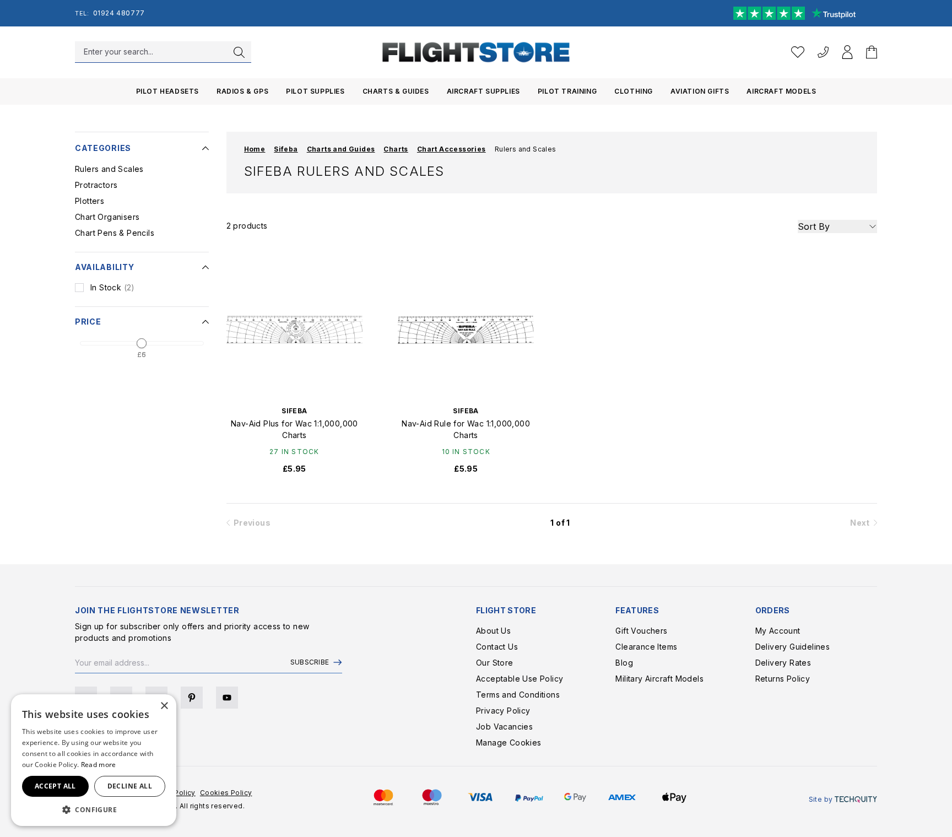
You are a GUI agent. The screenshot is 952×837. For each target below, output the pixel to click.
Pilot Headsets (167, 91)
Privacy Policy (503, 710)
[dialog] (93, 760)
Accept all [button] (55, 786)
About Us (493, 630)
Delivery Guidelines (792, 646)
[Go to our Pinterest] (192, 698)
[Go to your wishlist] (797, 52)
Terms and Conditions (518, 694)
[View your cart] (871, 52)
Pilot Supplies (315, 91)
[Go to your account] (847, 52)
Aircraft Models (781, 91)
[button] (93, 809)
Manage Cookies (509, 742)
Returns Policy (782, 678)
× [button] (164, 706)
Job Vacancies (504, 726)
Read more (98, 764)
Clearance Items (646, 646)
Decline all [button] (129, 786)
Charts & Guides (396, 91)
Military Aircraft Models (659, 678)
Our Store (494, 662)
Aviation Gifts (699, 91)
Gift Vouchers (641, 630)
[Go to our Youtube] (227, 698)
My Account (777, 630)
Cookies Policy (226, 793)
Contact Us (497, 646)
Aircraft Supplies (483, 91)
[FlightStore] (476, 52)
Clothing (633, 91)
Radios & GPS (242, 91)
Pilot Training (567, 91)
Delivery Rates (783, 662)
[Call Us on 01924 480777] (823, 52)
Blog (624, 662)
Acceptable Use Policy (519, 678)
